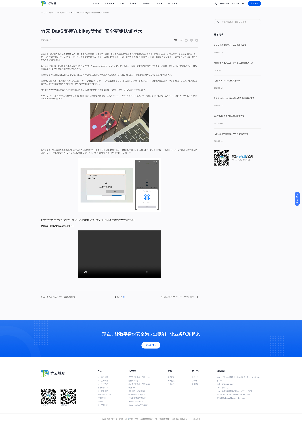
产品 (95, 3)
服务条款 (175, 419)
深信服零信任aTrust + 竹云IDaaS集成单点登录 (233, 63)
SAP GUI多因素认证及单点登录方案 (229, 116)
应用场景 (61, 13)
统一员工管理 (103, 381)
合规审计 (101, 401)
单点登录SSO (103, 388)
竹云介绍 (195, 377)
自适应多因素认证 (104, 394)
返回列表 (119, 297)
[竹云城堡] (48, 3)
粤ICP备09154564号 (163, 419)
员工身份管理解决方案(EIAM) (139, 377)
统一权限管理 (103, 391)
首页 (43, 13)
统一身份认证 (103, 384)
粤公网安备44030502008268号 (141, 419)
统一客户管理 (103, 377)
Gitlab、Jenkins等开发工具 (138, 405)
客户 (122, 3)
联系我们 (195, 384)
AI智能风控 (102, 398)
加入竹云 (195, 381)
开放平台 (147, 3)
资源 (158, 3)
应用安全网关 (103, 405)
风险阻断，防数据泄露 (136, 391)
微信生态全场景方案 (135, 401)
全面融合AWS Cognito (136, 394)
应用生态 (133, 3)
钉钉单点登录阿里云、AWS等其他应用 (230, 45)
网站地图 (196, 419)
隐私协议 (183, 419)
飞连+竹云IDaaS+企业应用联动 (227, 81)
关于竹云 (172, 3)
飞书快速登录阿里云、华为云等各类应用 (231, 134)
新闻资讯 (171, 381)
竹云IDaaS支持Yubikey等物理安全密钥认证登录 (234, 98)
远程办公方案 (133, 381)
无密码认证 (132, 388)
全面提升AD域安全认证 (137, 398)
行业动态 (171, 384)
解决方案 (108, 3)
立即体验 (254, 3)
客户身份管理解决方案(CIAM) (139, 384)
